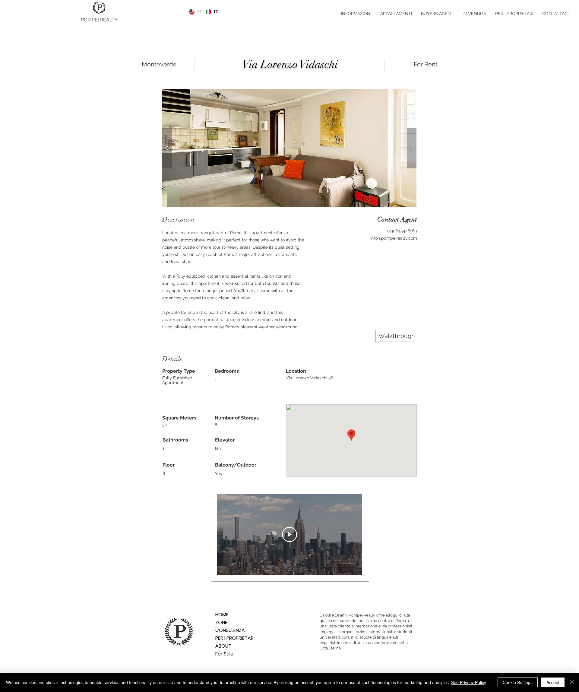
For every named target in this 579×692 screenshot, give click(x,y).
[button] (289, 148)
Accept (552, 682)
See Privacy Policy (468, 682)
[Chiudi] (571, 682)
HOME (222, 614)
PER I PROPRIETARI (235, 638)
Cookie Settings (518, 682)
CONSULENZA (230, 630)
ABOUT (223, 646)
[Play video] (289, 534)
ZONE (221, 622)
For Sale (224, 653)
